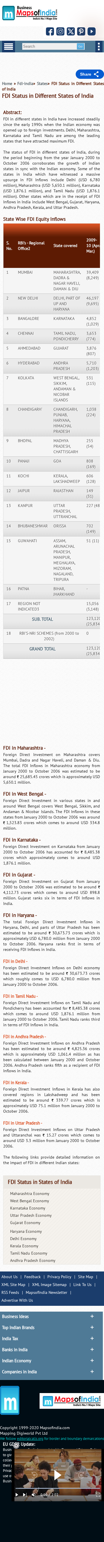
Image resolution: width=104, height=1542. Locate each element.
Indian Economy (16, 1360)
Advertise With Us (17, 1300)
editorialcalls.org (30, 1438)
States (42, 83)
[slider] (58, 1488)
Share (85, 74)
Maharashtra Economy (29, 1193)
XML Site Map (13, 1284)
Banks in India (14, 1349)
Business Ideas (15, 1316)
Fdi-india (25, 83)
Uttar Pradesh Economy (31, 1215)
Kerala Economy (24, 1246)
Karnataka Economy (27, 1208)
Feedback (32, 1276)
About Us (9, 1276)
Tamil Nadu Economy (28, 1253)
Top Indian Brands (18, 1327)
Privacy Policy (59, 1276)
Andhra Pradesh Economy (32, 1260)
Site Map (85, 1276)
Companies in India (19, 1371)
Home (7, 83)
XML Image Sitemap (49, 1284)
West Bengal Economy (29, 1200)
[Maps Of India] (29, 19)
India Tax (10, 1338)
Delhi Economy (23, 1238)
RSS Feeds (10, 1292)
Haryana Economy (26, 1231)
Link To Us (82, 1284)
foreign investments (46, 130)
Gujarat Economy (25, 1222)
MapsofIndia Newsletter (46, 1292)
